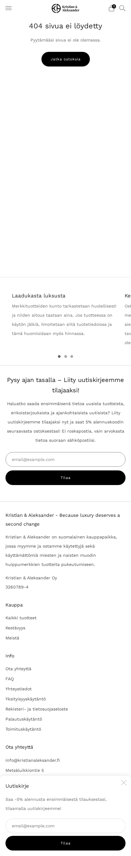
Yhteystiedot (18, 688)
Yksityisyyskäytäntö (25, 698)
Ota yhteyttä (18, 668)
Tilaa (66, 843)
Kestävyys (15, 627)
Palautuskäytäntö (23, 719)
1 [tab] (59, 356)
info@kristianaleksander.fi (32, 760)
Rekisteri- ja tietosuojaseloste (36, 709)
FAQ (9, 678)
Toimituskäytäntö (23, 729)
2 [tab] (65, 356)
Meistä (12, 637)
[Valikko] (8, 8)
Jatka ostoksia (66, 59)
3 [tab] (71, 356)
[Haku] (122, 8)
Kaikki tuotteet (21, 617)
